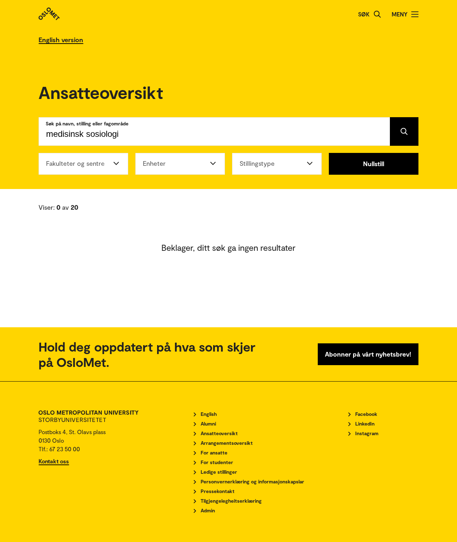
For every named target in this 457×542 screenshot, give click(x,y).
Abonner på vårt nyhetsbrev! (368, 354)
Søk (364, 14)
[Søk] (377, 14)
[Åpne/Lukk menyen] (414, 14)
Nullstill (373, 164)
